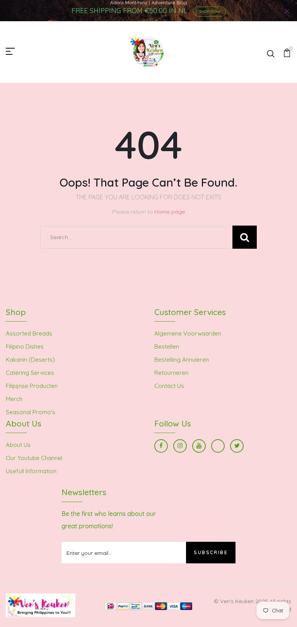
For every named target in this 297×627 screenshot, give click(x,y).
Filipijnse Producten (32, 385)
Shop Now (209, 11)
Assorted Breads (29, 333)
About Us (18, 444)
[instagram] (180, 446)
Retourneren (171, 372)
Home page (169, 211)
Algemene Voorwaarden (187, 333)
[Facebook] (161, 446)
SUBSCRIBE (211, 552)
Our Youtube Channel (34, 458)
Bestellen (166, 346)
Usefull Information (31, 471)
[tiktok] (218, 446)
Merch (14, 399)
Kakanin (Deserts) (30, 359)
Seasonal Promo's (30, 412)
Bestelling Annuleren (181, 359)
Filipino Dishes (25, 346)
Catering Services (30, 372)
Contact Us (169, 385)
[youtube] (199, 446)
